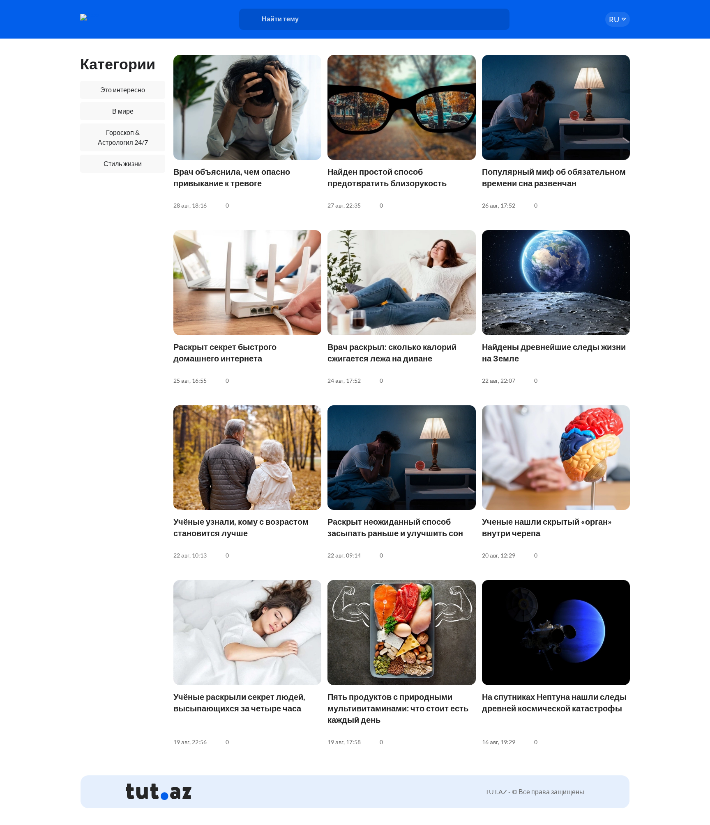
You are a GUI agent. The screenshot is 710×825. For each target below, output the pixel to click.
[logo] (111, 17)
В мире (123, 111)
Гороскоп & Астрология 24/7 (123, 137)
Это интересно (122, 90)
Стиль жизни (123, 163)
